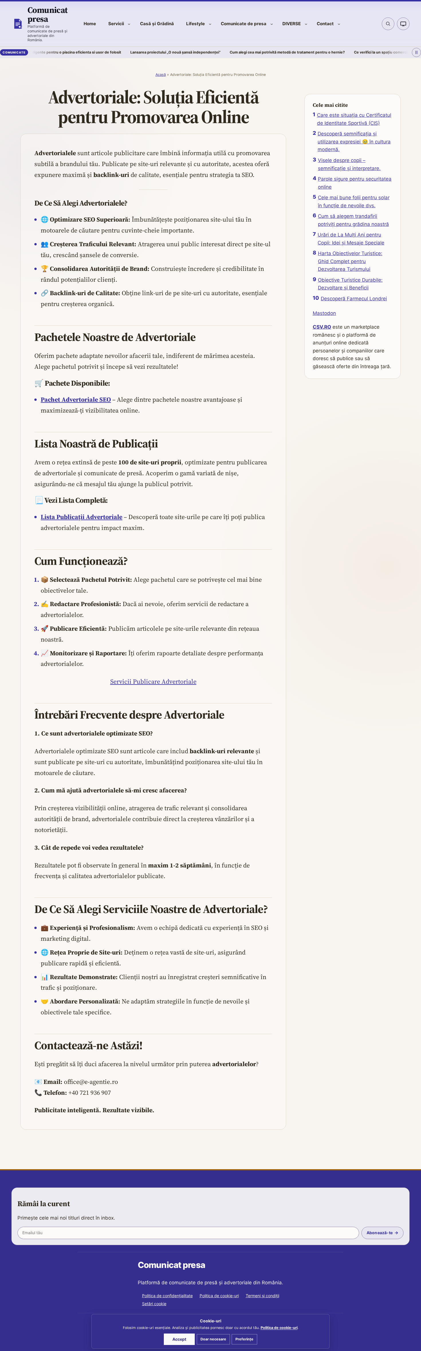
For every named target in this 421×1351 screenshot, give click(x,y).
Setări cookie (154, 1303)
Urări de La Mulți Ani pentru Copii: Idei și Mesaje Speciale (351, 239)
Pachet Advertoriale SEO (76, 399)
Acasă (161, 74)
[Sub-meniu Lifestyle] (210, 24)
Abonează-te (380, 1232)
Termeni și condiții (262, 1295)
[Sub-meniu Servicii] (129, 24)
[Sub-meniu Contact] (339, 24)
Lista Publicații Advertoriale (81, 516)
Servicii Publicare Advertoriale (153, 681)
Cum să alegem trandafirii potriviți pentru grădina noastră (353, 220)
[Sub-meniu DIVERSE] (306, 24)
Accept (179, 1339)
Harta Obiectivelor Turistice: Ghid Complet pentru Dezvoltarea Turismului (350, 261)
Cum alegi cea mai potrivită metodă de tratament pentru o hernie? (246, 52)
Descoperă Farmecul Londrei (354, 298)
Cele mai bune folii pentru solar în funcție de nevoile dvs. (353, 201)
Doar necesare (213, 1339)
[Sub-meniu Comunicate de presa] (271, 24)
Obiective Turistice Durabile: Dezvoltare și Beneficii (350, 284)
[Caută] (388, 23)
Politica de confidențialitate (167, 1295)
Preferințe (244, 1339)
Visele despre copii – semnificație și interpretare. (349, 164)
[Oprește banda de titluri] (416, 52)
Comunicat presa (47, 14)
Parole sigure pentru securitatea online (355, 183)
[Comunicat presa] (17, 23)
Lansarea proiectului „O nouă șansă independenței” (135, 52)
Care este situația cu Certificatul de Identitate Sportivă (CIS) (354, 119)
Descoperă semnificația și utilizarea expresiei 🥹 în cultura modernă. (354, 141)
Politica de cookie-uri (219, 1295)
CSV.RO (322, 327)
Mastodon (324, 313)
